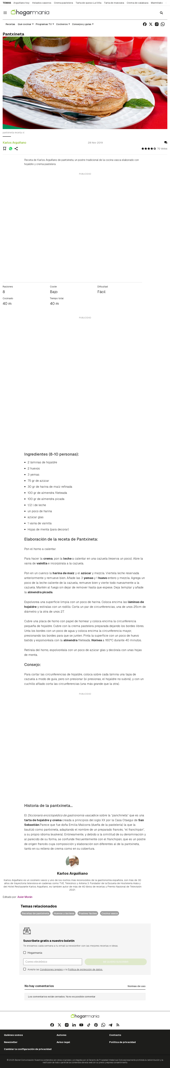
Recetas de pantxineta (35, 913)
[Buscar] (161, 13)
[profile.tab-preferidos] (5, 149)
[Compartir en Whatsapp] (11, 149)
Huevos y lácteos (64, 913)
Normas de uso (136, 986)
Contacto (115, 1035)
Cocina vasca (109, 913)
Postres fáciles (88, 913)
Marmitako (157, 2)
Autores (61, 1035)
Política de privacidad (122, 1042)
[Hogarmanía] (33, 13)
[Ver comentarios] (165, 142)
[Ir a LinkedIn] (74, 1025)
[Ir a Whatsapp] (163, 24)
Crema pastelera (63, 2)
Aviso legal (63, 1042)
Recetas (10, 24)
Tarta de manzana (114, 2)
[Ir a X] (151, 24)
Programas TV (44, 24)
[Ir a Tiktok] (89, 1025)
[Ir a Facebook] (145, 24)
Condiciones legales (51, 969)
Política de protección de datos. (85, 969)
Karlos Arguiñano (14, 142)
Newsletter (10, 1042)
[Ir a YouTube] (81, 1025)
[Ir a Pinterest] (96, 1025)
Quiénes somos (13, 1035)
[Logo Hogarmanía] (85, 1016)
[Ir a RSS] (118, 1025)
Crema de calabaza (137, 2)
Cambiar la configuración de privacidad (27, 1049)
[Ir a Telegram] (111, 1025)
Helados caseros (41, 2)
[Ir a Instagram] (157, 24)
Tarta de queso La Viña (88, 2)
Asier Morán (24, 897)
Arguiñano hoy (21, 2)
